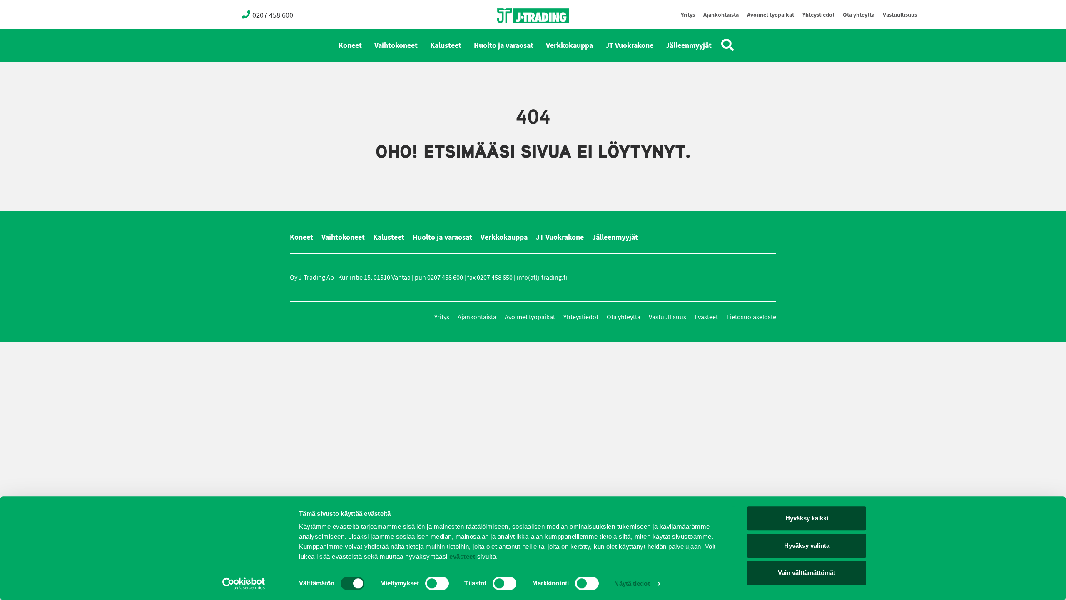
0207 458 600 (272, 15)
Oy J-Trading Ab (518, 34)
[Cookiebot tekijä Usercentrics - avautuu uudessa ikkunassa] (243, 584)
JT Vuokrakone (629, 45)
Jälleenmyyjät (689, 45)
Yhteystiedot (818, 15)
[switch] (437, 583)
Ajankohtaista (721, 15)
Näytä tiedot (632, 583)
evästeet (462, 556)
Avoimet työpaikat (770, 15)
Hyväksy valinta (806, 545)
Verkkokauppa (569, 45)
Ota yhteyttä (858, 15)
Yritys (688, 15)
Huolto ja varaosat (503, 45)
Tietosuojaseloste (751, 316)
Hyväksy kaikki (806, 518)
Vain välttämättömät (806, 572)
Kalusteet (445, 45)
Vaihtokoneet (396, 45)
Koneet (350, 45)
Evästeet (706, 316)
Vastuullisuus (900, 15)
